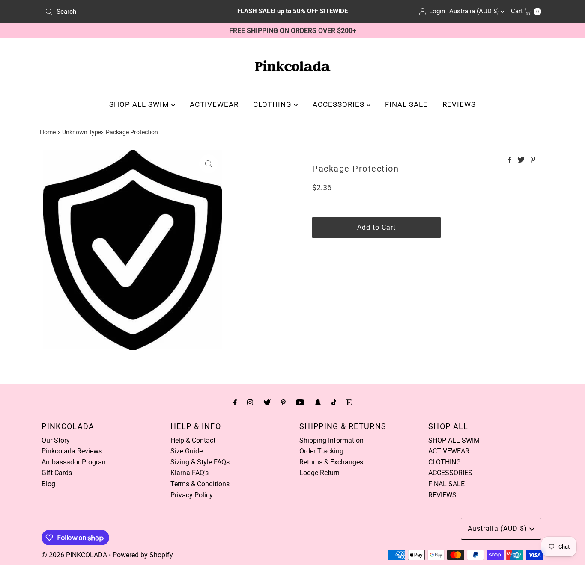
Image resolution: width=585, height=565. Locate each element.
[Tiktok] (333, 402)
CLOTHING (273, 104)
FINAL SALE (406, 104)
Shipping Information (331, 440)
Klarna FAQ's (189, 473)
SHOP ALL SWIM (140, 104)
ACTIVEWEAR (214, 104)
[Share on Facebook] (510, 160)
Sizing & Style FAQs (200, 462)
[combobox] (123, 11)
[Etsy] (349, 402)
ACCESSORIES (340, 104)
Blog (48, 484)
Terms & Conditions (200, 484)
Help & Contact (192, 440)
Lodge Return (319, 473)
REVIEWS (459, 104)
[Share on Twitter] (521, 160)
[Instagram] (250, 402)
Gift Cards (57, 473)
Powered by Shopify (143, 555)
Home (48, 132)
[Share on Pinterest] (533, 160)
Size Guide (186, 451)
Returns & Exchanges (331, 462)
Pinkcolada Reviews (72, 451)
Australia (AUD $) (475, 11)
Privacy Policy (191, 495)
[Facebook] (235, 402)
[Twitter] (267, 402)
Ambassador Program (75, 462)
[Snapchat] (318, 402)
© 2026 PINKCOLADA (74, 555)
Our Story (56, 440)
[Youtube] (300, 402)
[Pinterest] (283, 402)
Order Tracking (321, 451)
